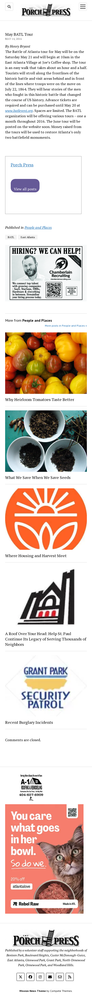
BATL (11, 237)
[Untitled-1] (31, 801)
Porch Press (22, 165)
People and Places (38, 227)
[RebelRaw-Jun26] (44, 912)
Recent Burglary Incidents (29, 722)
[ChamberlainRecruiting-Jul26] (46, 300)
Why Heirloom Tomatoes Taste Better (39, 399)
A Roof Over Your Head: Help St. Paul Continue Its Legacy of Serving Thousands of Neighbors (45, 639)
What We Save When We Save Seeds (38, 477)
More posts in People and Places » (66, 325)
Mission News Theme (32, 991)
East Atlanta (28, 237)
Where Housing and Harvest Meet (36, 555)
